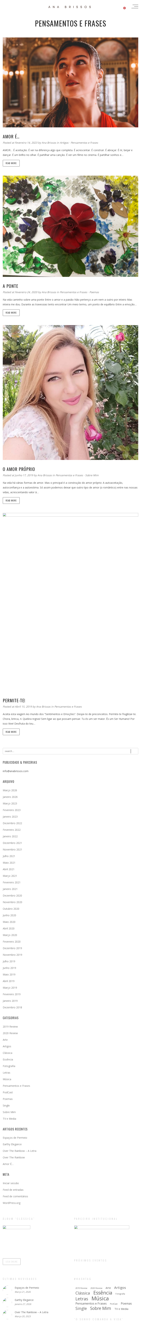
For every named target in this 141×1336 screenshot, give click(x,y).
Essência (8, 1059)
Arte (5, 1039)
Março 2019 (10, 987)
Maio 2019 (9, 974)
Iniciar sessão (11, 1183)
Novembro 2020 (12, 902)
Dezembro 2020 (12, 895)
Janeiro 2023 (10, 816)
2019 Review (10, 1026)
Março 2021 (10, 876)
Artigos (64, 142)
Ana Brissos (49, 142)
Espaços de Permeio (15, 1137)
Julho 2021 (9, 856)
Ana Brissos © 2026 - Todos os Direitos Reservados (70, 1332)
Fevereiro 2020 (12, 941)
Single (6, 1105)
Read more (11, 163)
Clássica (7, 1053)
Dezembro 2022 (12, 823)
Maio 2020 (9, 922)
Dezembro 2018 (12, 1007)
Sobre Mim (92, 475)
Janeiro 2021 (10, 889)
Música (7, 1079)
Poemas (94, 292)
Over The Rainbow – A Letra (19, 1151)
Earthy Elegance (12, 1144)
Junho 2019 (9, 968)
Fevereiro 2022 (12, 829)
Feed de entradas (13, 1189)
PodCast (8, 1092)
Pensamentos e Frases (84, 142)
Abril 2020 (9, 928)
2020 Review (10, 1033)
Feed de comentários (15, 1196)
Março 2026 (10, 790)
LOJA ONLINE (12, 1261)
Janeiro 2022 (10, 836)
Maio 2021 (9, 862)
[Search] (134, 751)
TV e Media (9, 1118)
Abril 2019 (9, 981)
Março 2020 (10, 935)
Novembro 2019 (12, 954)
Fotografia (9, 1066)
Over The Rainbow (14, 1157)
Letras (6, 1072)
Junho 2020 (9, 915)
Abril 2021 (9, 869)
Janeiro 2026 (10, 797)
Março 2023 (10, 803)
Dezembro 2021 (12, 843)
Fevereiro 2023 (12, 810)
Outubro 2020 (11, 908)
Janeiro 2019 (10, 1001)
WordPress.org (11, 1203)
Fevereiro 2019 (12, 994)
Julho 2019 (9, 961)
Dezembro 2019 (12, 948)
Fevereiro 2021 (12, 882)
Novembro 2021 (12, 849)
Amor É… (8, 1164)
